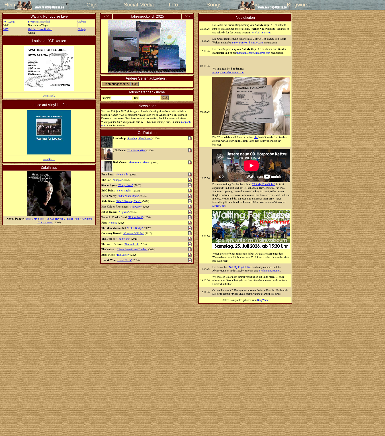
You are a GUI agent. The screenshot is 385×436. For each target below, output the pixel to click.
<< (106, 16)
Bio (255, 5)
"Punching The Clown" (139, 138)
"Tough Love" (125, 185)
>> (187, 16)
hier (256, 137)
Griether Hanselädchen (40, 29)
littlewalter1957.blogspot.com (247, 42)
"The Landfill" (121, 174)
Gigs (91, 5)
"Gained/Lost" (131, 244)
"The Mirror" (123, 254)
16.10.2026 (9, 21)
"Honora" (112, 222)
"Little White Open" (128, 195)
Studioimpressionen (269, 270)
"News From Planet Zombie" (132, 249)
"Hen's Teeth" (124, 260)
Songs (214, 5)
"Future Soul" (135, 217)
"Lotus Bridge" (135, 228)
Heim (10, 5)
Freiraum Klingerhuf (39, 21)
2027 (5, 29)
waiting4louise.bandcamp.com (228, 72)
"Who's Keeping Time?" (128, 201)
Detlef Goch (218, 205)
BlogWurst (262, 300)
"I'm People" (136, 206)
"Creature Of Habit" (133, 233)
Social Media (132, 5)
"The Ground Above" (138, 162)
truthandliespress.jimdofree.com (253, 52)
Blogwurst (296, 5)
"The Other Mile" (136, 150)
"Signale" (124, 212)
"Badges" (118, 179)
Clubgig (82, 21)
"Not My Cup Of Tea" (263, 184)
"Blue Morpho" (124, 190)
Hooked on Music (261, 32)
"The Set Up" (123, 238)
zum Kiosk (49, 95)
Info (173, 5)
